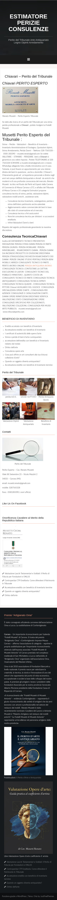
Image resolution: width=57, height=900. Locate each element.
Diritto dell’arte (11, 347)
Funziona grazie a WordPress (14, 896)
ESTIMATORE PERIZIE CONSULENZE (29, 22)
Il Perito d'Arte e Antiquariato (28, 778)
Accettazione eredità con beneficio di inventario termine (28, 365)
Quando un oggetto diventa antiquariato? (22, 362)
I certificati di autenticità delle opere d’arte (23, 334)
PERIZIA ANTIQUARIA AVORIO (38, 266)
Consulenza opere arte (14, 351)
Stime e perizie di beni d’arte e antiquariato (23, 337)
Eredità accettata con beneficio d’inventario (23, 326)
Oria (35, 896)
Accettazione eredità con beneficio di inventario (25, 330)
